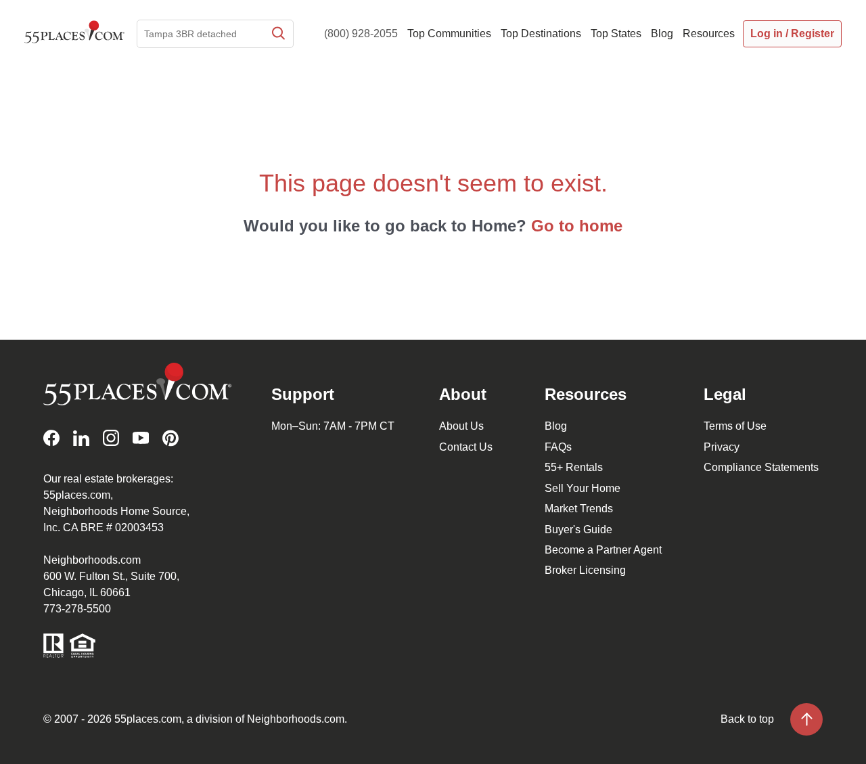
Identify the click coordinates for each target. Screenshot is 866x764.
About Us (461, 426)
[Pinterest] (170, 438)
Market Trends (579, 508)
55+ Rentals (574, 467)
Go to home (576, 226)
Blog (556, 426)
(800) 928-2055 (361, 33)
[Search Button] (277, 34)
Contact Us (466, 447)
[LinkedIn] (81, 438)
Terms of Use (735, 426)
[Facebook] (51, 438)
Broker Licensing (585, 570)
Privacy (721, 447)
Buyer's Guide (578, 529)
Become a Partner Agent (603, 550)
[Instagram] (111, 438)
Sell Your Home (582, 488)
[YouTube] (141, 438)
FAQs (558, 447)
